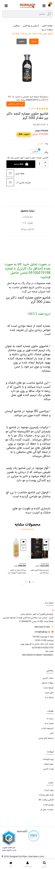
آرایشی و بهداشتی (31, 26)
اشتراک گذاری (23, 182)
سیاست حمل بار (46, 809)
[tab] (27, 212)
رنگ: (46, 152)
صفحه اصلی (47, 26)
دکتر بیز (40, 143)
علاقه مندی (20, 173)
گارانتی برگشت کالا (46, 800)
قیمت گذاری (48, 769)
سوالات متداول (47, 683)
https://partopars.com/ (33, 856)
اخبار (51, 733)
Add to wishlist (23, 548)
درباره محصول (28, 211)
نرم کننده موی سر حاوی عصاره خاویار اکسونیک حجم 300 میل (16, 573)
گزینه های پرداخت (46, 795)
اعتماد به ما (49, 723)
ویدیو (34, 41)
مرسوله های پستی (45, 738)
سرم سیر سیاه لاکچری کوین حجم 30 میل (39, 571)
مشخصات (28, 217)
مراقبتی (16, 26)
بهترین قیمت (48, 804)
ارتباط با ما (49, 697)
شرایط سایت (48, 688)
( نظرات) (32, 108)
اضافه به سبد (19, 164)
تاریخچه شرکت (47, 728)
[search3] (49, 14)
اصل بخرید (49, 692)
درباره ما (50, 718)
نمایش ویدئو (27, 229)
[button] (26, 581)
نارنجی (35, 151)
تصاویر (21, 41)
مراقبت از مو (47, 30)
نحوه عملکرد (48, 764)
